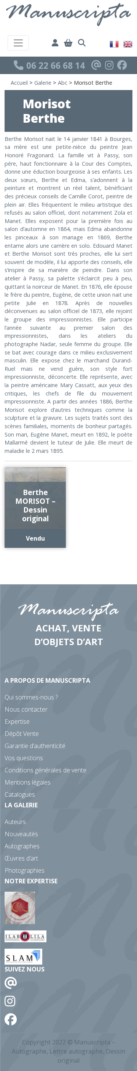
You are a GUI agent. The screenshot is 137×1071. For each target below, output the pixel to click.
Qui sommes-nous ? (31, 697)
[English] (128, 43)
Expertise (17, 721)
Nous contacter (26, 709)
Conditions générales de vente (45, 770)
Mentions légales (28, 782)
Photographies (25, 870)
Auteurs (15, 822)
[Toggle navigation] (18, 43)
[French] (114, 43)
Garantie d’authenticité (35, 746)
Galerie (42, 82)
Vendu (35, 538)
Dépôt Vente (22, 733)
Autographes (22, 846)
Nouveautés (21, 834)
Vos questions (24, 758)
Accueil (19, 82)
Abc (62, 82)
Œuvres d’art (21, 858)
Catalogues (20, 794)
